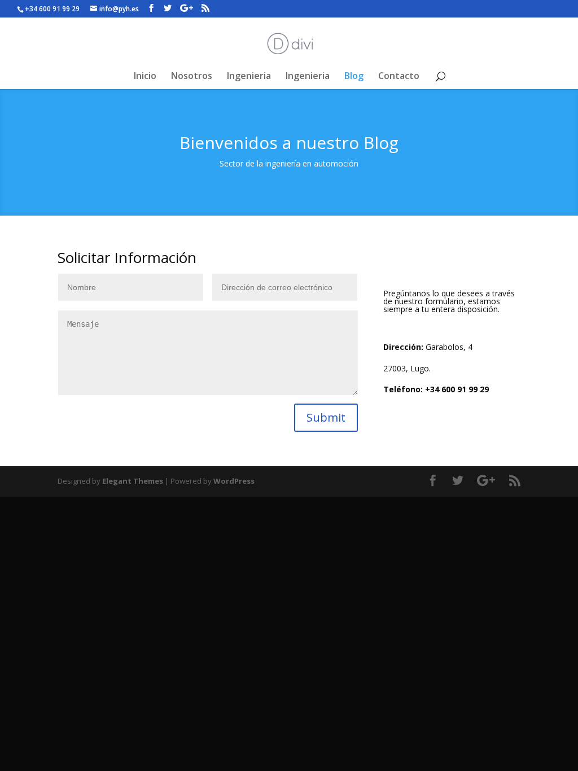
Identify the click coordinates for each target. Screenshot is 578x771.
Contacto (398, 77)
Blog (354, 77)
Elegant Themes (132, 481)
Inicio (145, 77)
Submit (325, 417)
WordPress (234, 481)
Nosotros (191, 77)
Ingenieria (249, 77)
